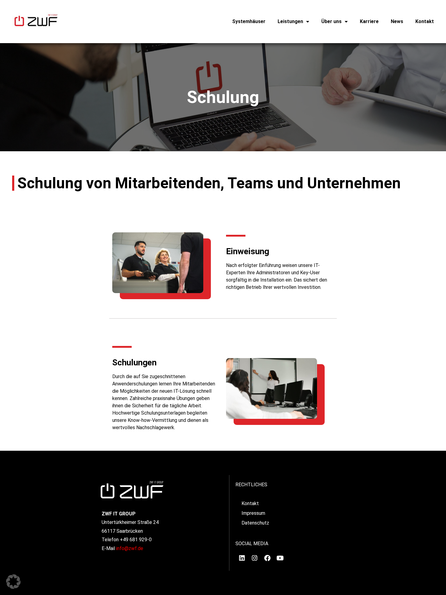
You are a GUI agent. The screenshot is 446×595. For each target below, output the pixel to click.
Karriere (369, 21)
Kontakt (424, 21)
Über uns (331, 21)
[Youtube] (280, 558)
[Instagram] (254, 558)
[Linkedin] (241, 558)
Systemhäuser (248, 21)
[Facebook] (267, 558)
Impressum (253, 513)
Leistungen (290, 21)
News (397, 21)
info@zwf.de (129, 548)
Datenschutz (255, 523)
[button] (13, 581)
